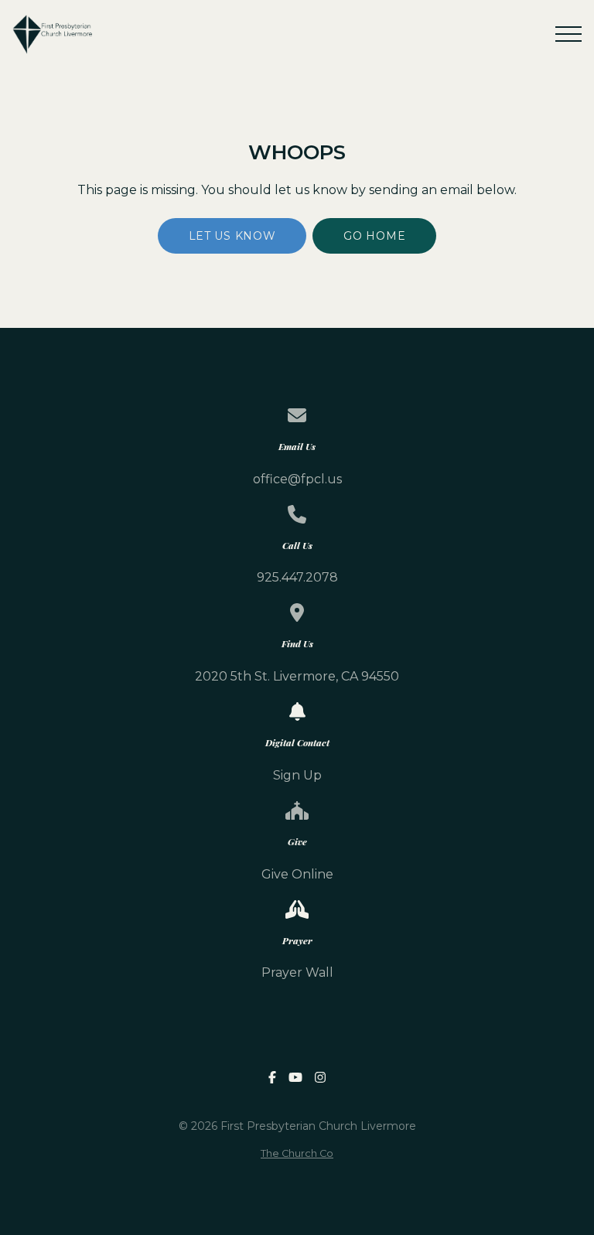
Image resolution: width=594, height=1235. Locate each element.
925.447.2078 (297, 577)
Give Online (297, 874)
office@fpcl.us (297, 479)
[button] (568, 34)
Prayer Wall (297, 972)
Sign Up (297, 775)
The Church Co (297, 1153)
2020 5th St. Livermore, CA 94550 (297, 676)
